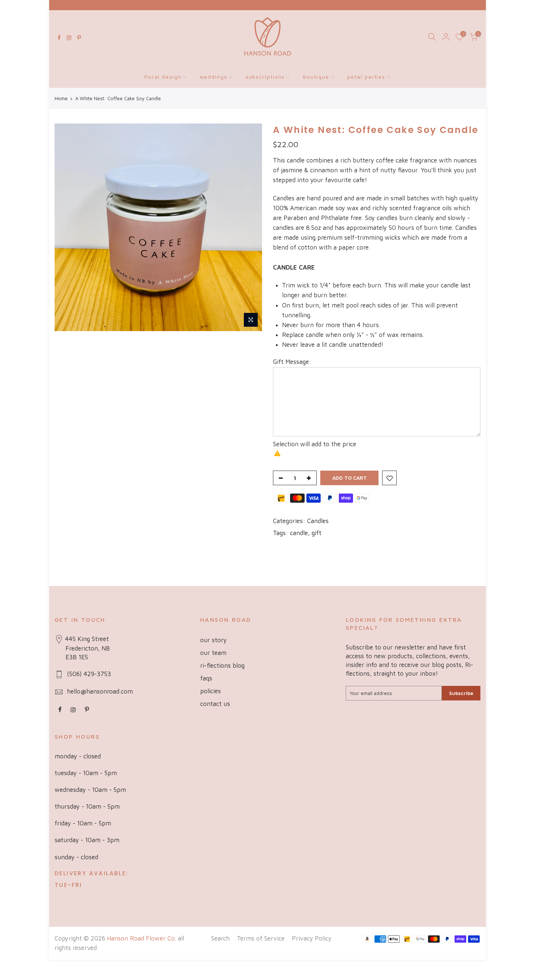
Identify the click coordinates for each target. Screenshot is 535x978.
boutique (316, 77)
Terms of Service (261, 938)
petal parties (366, 77)
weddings (213, 77)
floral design (163, 77)
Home (61, 98)
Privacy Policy (312, 938)
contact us (215, 703)
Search (220, 938)
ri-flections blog (222, 665)
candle (299, 533)
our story (213, 640)
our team (213, 652)
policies (210, 691)
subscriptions (265, 77)
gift (316, 533)
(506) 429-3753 (89, 673)
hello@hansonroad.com (100, 691)
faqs (206, 678)
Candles (318, 521)
